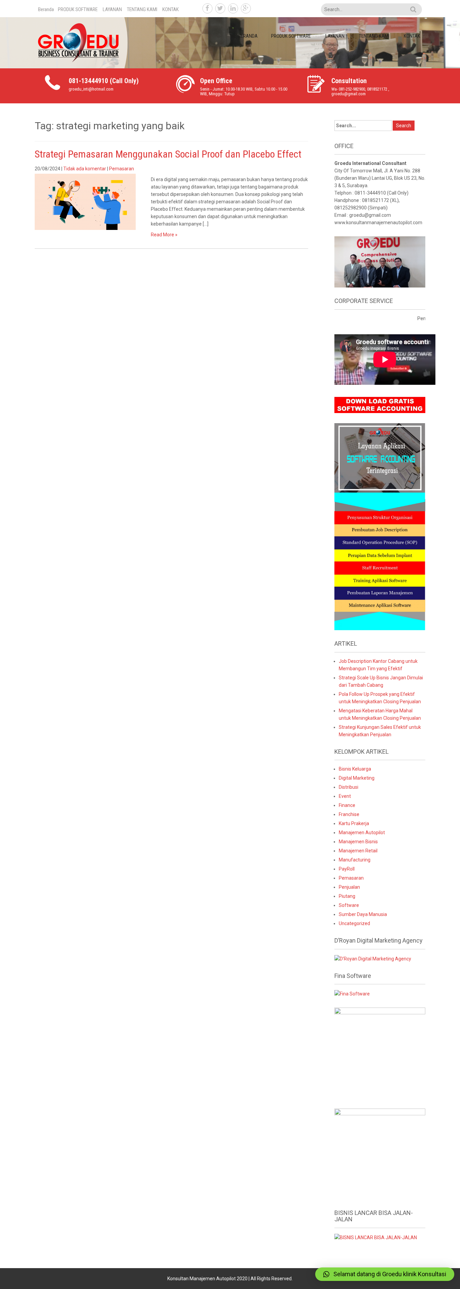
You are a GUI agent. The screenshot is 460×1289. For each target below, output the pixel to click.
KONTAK (170, 9)
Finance (347, 805)
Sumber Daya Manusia (363, 914)
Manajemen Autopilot (362, 832)
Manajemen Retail (358, 850)
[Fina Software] (352, 993)
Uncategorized (354, 923)
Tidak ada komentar (84, 168)
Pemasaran (121, 168)
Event (345, 796)
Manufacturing (354, 859)
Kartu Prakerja (354, 823)
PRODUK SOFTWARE (78, 9)
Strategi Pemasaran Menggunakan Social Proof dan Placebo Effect (168, 154)
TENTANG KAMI (142, 9)
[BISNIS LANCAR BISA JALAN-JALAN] (375, 1237)
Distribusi (348, 787)
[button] (384, 1274)
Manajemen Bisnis (358, 841)
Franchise (349, 814)
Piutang (347, 896)
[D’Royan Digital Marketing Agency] (372, 958)
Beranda (46, 9)
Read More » (164, 234)
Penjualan (349, 887)
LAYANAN (112, 9)
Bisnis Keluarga (355, 769)
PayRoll (347, 869)
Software (349, 905)
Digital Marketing (356, 778)
